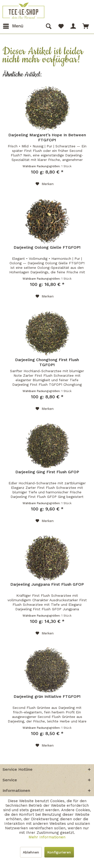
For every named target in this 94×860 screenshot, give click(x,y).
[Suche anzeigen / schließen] (48, 26)
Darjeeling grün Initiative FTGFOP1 (47, 696)
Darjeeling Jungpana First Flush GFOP (47, 584)
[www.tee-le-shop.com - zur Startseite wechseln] (23, 11)
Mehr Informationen (47, 837)
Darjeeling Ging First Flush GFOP (47, 471)
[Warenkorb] (86, 26)
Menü (17, 25)
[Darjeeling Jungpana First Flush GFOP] (46, 558)
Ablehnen (31, 852)
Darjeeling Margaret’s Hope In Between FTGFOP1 (47, 137)
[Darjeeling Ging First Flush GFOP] (46, 445)
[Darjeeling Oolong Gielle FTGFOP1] (46, 221)
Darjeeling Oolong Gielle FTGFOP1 (47, 247)
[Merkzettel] (61, 26)
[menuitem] (13, 26)
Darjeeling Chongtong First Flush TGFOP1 (47, 362)
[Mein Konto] (73, 26)
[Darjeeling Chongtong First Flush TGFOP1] (46, 333)
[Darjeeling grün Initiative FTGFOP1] (46, 670)
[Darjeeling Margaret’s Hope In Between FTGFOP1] (46, 108)
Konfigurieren (59, 852)
